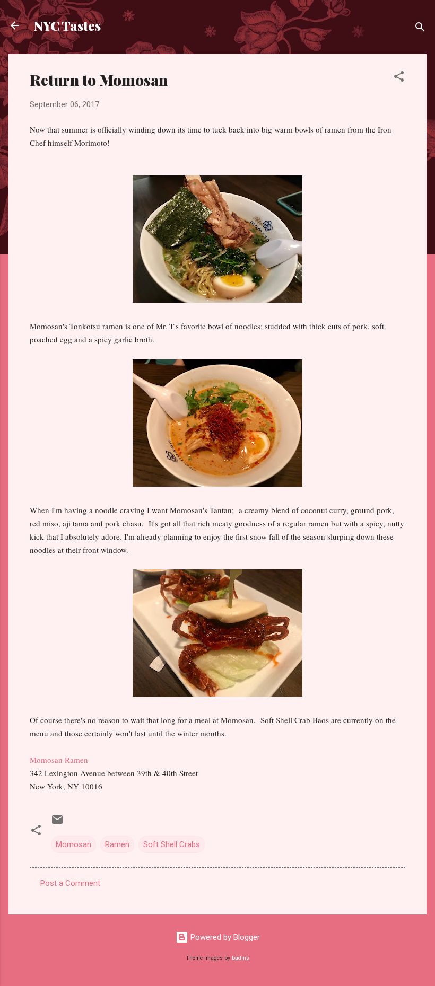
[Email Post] (57, 823)
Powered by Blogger (224, 937)
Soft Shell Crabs (171, 844)
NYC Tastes (67, 25)
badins (240, 958)
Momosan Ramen (59, 759)
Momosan (73, 844)
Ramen (117, 844)
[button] (399, 78)
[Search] (420, 29)
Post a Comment (70, 883)
